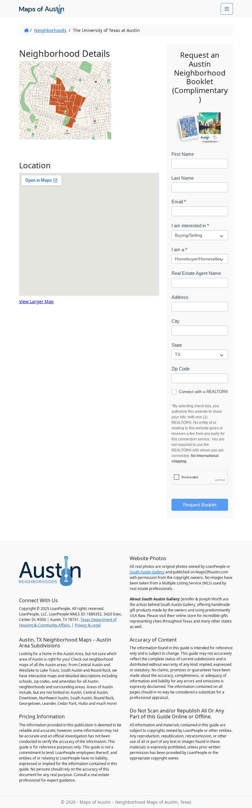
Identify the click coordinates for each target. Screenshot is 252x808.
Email (178, 201)
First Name (182, 154)
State (176, 345)
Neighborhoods (50, 30)
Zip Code (180, 368)
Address (179, 297)
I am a (179, 249)
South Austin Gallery (147, 572)
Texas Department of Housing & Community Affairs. (67, 622)
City (175, 321)
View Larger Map (36, 301)
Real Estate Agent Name (196, 273)
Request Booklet (199, 504)
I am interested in (190, 225)
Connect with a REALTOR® (203, 391)
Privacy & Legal (88, 625)
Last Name (182, 178)
